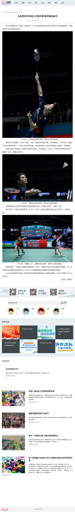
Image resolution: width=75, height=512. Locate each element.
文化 (42, 3)
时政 (16, 3)
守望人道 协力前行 (27, 329)
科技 (49, 3)
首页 (3, 12)
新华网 (34, 20)
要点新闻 (14, 12)
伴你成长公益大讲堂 (46, 343)
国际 (23, 3)
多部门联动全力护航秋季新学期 (41, 391)
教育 (55, 3)
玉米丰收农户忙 (12, 369)
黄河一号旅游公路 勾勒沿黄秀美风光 (43, 436)
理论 (36, 3)
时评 (29, 3)
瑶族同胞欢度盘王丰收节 (39, 413)
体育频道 (8, 12)
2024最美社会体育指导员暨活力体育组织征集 (64, 331)
